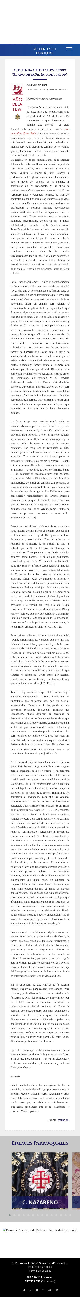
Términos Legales (40, 1270)
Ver (40, 1171)
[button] (69, 50)
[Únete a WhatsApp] (30, 1290)
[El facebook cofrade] (43, 1290)
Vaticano (63, 1119)
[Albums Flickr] (37, 1290)
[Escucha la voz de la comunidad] (49, 1290)
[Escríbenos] (23, 1290)
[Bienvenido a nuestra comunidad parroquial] (6, 49)
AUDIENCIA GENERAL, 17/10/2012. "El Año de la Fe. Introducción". (40, 72)
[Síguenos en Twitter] (57, 1290)
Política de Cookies (40, 1267)
